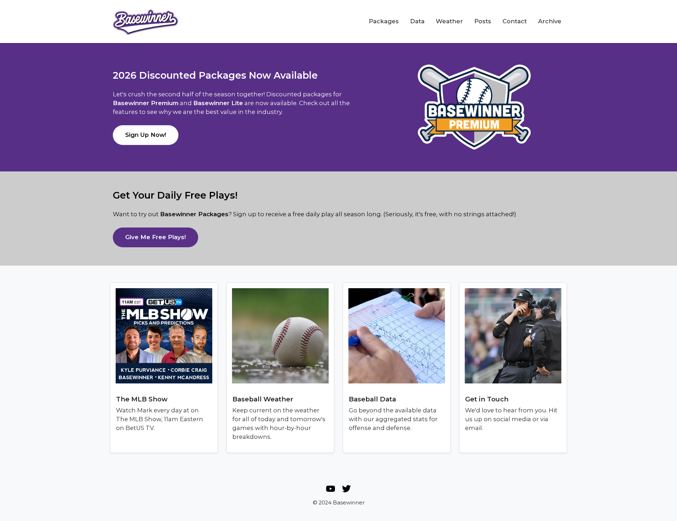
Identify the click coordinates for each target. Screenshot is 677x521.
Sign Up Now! (145, 134)
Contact (514, 21)
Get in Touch (486, 399)
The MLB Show (141, 399)
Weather (449, 21)
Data (417, 21)
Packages (384, 21)
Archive (549, 21)
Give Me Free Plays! (155, 237)
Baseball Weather (262, 399)
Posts (482, 21)
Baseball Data (372, 399)
